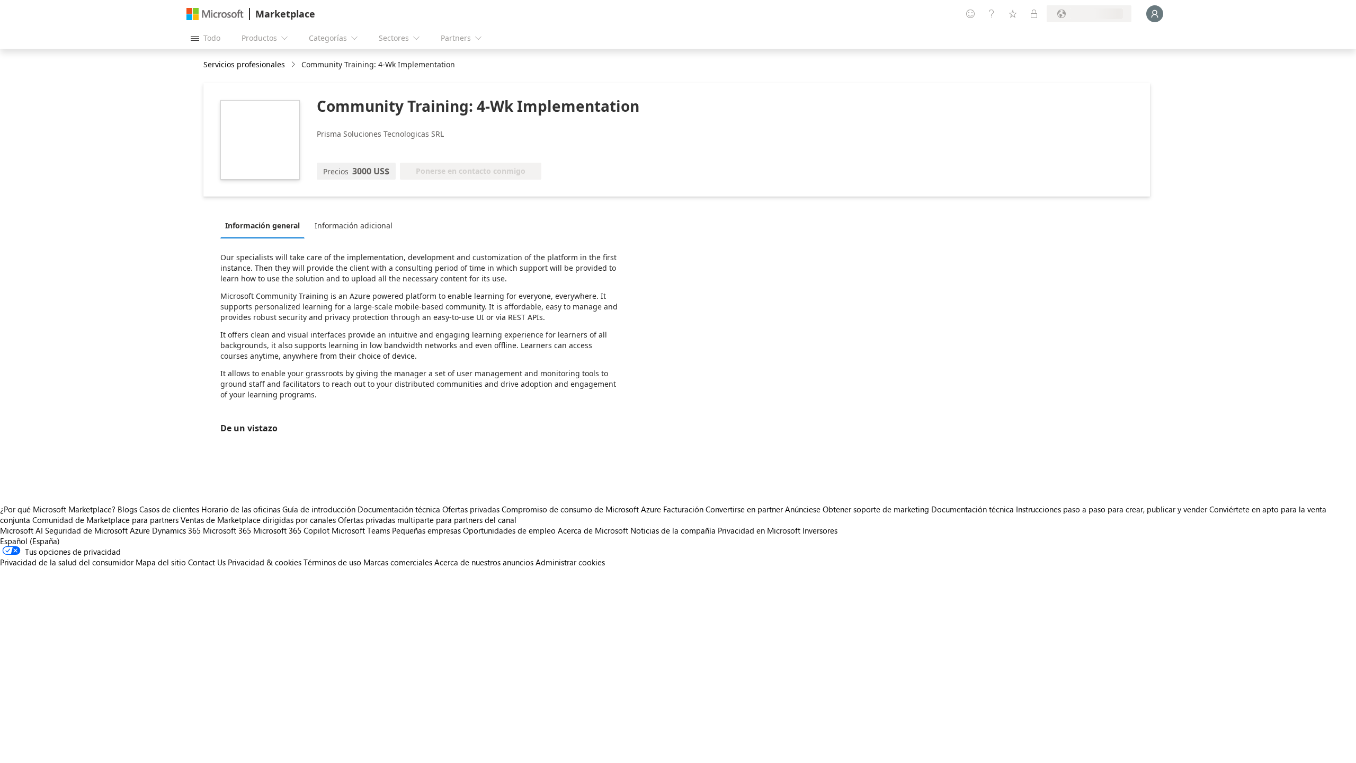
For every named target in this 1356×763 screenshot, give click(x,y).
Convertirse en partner (744, 509)
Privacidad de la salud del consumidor (66, 562)
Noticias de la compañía (673, 530)
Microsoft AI (21, 530)
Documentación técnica (399, 509)
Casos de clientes (169, 509)
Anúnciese (802, 509)
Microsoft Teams (361, 530)
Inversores (819, 530)
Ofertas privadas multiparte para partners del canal (427, 519)
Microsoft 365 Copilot (291, 530)
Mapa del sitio (161, 562)
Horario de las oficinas (240, 509)
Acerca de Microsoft (593, 530)
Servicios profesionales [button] (244, 64)
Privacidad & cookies (264, 562)
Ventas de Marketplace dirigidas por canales (258, 519)
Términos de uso (332, 562)
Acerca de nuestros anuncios (483, 562)
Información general (262, 225)
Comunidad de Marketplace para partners (105, 519)
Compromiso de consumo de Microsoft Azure (582, 509)
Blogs (127, 509)
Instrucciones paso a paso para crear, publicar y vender (1111, 509)
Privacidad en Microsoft (759, 530)
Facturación (683, 509)
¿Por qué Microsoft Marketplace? (57, 509)
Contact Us (207, 562)
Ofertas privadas (470, 509)
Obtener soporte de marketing (876, 509)
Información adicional (353, 225)
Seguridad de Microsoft (86, 530)
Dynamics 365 (176, 530)
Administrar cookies (570, 562)
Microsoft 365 (227, 530)
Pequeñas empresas (426, 530)
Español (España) (30, 541)
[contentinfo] (294, 65)
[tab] (265, 225)
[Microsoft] (215, 14)
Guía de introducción (318, 509)
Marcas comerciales (397, 562)
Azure (140, 530)
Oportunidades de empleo (509, 530)
